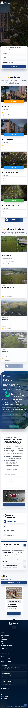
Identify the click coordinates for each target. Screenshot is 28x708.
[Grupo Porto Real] (14, 623)
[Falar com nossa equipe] (25, 705)
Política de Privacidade (6, 645)
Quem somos (4, 639)
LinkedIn (5, 696)
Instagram (6, 691)
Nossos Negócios (5, 635)
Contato (3, 643)
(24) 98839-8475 (5, 654)
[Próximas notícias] (25, 601)
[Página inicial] (5, 3)
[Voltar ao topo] (14, 627)
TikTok (5, 698)
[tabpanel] (14, 555)
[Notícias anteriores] (2, 601)
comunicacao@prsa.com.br (8, 658)
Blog (2, 641)
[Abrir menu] (25, 3)
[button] (6, 45)
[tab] (14, 521)
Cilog (2, 637)
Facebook (5, 694)
